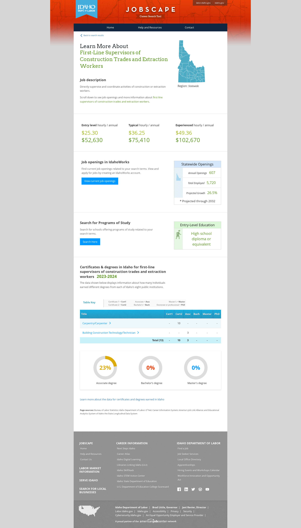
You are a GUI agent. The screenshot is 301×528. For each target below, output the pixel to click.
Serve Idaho (88, 480)
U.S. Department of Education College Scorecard (143, 486)
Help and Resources (150, 27)
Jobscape (86, 443)
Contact (189, 27)
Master (207, 314)
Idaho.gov (142, 511)
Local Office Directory (189, 459)
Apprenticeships (186, 464)
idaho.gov (219, 2)
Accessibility (159, 511)
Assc (188, 314)
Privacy (175, 511)
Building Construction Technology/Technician (109, 332)
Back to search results (93, 35)
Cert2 (179, 314)
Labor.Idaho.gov (124, 511)
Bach (196, 314)
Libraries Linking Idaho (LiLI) (132, 464)
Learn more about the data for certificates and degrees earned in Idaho (122, 399)
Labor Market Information (90, 470)
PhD (217, 314)
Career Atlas (123, 453)
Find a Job (183, 448)
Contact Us (86, 459)
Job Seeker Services (188, 453)
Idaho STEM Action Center (131, 475)
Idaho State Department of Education (137, 481)
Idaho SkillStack (125, 470)
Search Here (90, 242)
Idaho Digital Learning (129, 459)
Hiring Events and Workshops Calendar (199, 470)
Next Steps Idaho (126, 448)
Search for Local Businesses (92, 490)
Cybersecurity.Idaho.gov (128, 515)
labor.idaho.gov (203, 2)
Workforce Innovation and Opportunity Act (199, 477)
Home (110, 27)
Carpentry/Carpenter (95, 323)
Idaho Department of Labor (198, 443)
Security (187, 511)
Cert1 (169, 314)
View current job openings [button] (99, 181)
